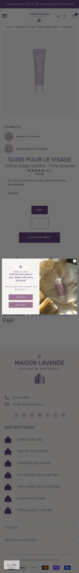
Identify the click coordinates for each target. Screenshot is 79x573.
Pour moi (20, 297)
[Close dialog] (74, 261)
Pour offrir (21, 304)
